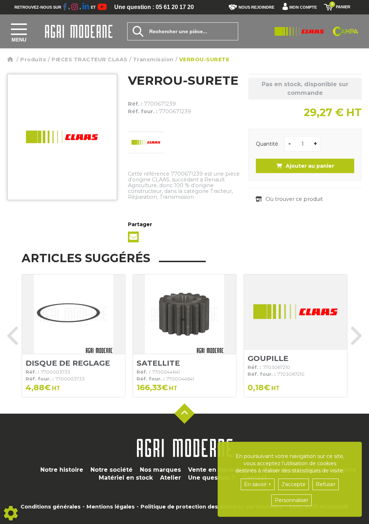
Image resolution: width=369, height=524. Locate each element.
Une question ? (211, 477)
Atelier (170, 477)
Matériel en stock (126, 477)
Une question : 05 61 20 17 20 (154, 7)
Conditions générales (51, 507)
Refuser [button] (325, 484)
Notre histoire (61, 469)
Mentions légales (110, 507)
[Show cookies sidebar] (11, 513)
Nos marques (160, 469)
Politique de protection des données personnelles (212, 507)
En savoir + (257, 484)
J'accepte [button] (293, 484)
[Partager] (133, 237)
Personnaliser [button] (291, 500)
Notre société (111, 469)
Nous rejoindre (256, 7)
